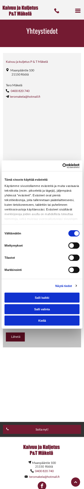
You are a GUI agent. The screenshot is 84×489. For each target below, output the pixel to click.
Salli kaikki (42, 297)
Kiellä (42, 320)
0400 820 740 (20, 91)
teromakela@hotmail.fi (25, 96)
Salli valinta (42, 309)
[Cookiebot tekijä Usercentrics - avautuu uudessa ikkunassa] (62, 165)
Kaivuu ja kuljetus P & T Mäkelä (27, 61)
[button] (77, 10)
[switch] (74, 245)
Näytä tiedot (63, 285)
